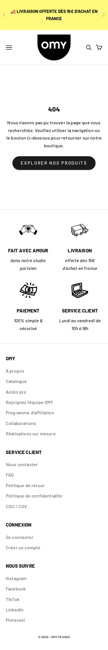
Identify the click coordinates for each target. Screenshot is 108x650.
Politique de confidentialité (34, 495)
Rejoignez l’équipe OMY (29, 402)
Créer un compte (23, 547)
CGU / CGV (16, 506)
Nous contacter (22, 464)
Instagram (16, 578)
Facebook (16, 588)
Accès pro (16, 391)
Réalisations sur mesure (31, 433)
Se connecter (19, 537)
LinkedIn (15, 609)
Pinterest (15, 620)
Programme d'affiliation (30, 412)
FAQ (10, 474)
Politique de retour (25, 485)
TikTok (12, 599)
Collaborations (21, 423)
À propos (15, 370)
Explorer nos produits (54, 162)
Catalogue (16, 381)
